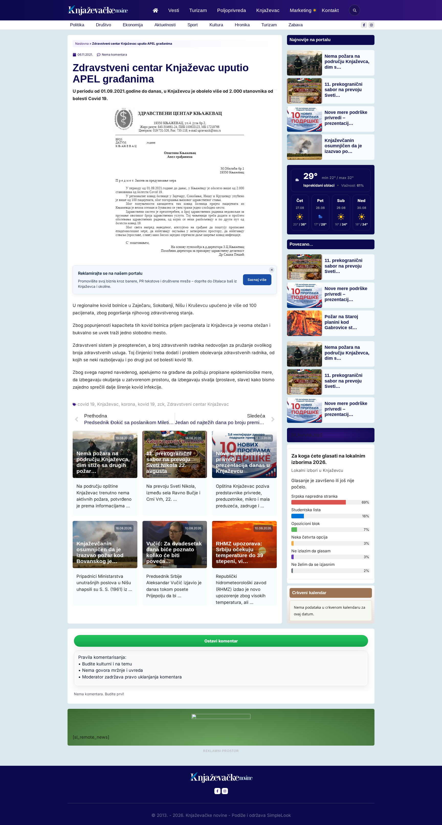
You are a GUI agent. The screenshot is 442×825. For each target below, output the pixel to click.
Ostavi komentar (221, 640)
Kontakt (330, 10)
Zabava (296, 24)
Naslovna (82, 43)
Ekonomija (133, 24)
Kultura (216, 24)
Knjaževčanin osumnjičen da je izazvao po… (343, 146)
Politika (77, 24)
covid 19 (86, 404)
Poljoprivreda (231, 10)
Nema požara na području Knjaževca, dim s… (347, 62)
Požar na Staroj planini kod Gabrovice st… (341, 322)
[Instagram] (371, 25)
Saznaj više (257, 280)
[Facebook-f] (364, 25)
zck (160, 404)
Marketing (301, 10)
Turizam (198, 10)
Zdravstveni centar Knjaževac (198, 404)
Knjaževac (268, 10)
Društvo (103, 24)
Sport (192, 24)
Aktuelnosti (165, 24)
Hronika (242, 24)
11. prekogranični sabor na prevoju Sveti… (343, 90)
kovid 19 (146, 404)
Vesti (173, 10)
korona (128, 404)
